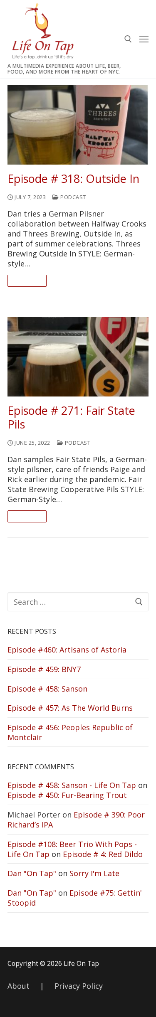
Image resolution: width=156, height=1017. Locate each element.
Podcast (72, 197)
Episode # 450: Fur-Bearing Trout (67, 795)
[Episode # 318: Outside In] (78, 125)
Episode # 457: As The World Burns (70, 708)
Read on (27, 280)
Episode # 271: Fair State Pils (71, 417)
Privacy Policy (78, 986)
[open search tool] (128, 39)
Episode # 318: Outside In (73, 179)
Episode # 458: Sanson (47, 689)
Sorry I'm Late (94, 873)
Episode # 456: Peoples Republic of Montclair (70, 732)
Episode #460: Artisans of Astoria (66, 650)
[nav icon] (144, 39)
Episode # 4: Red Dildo (103, 854)
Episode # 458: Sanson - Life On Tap (71, 785)
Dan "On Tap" (31, 873)
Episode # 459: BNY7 (44, 669)
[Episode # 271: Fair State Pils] (78, 356)
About (18, 986)
